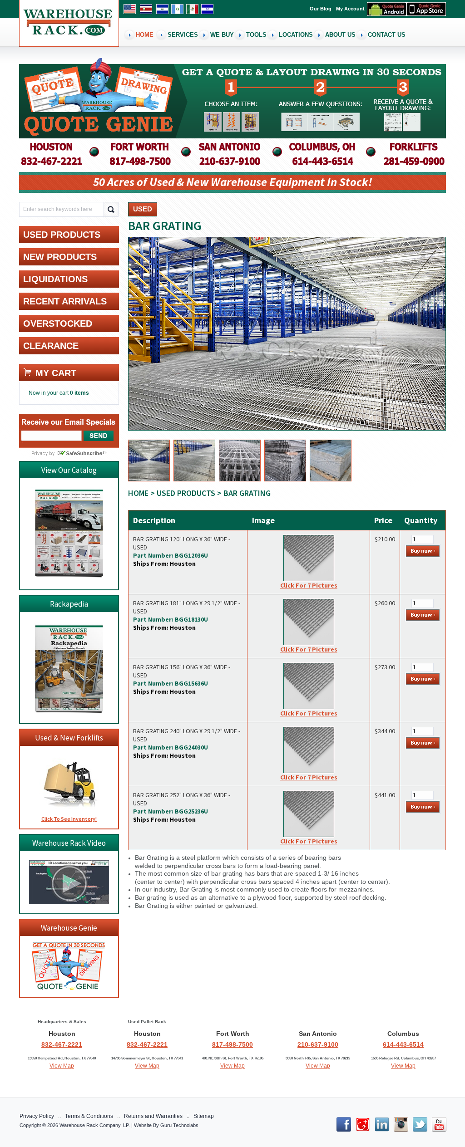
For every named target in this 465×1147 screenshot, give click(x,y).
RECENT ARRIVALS (65, 301)
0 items (79, 393)
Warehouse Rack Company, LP (94, 1125)
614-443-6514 (403, 1044)
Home (138, 493)
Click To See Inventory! (69, 818)
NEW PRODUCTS (60, 257)
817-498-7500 (232, 1044)
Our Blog (320, 8)
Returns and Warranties (153, 1116)
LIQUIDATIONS (55, 279)
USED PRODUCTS (186, 493)
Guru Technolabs (179, 1125)
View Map (61, 1066)
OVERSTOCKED (57, 323)
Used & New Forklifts (69, 738)
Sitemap (203, 1116)
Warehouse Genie (69, 928)
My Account (350, 8)
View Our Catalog (69, 470)
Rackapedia (69, 604)
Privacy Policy (37, 1116)
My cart (55, 373)
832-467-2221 (61, 1044)
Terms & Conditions (89, 1116)
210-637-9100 (317, 1044)
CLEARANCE (51, 346)
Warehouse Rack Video (69, 843)
